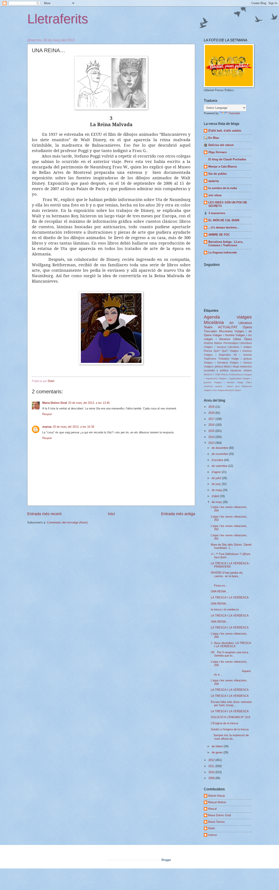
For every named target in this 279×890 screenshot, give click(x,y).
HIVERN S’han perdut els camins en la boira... (227, 574)
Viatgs (240, 382)
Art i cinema (242, 355)
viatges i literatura (217, 339)
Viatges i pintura (213, 366)
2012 (211, 760)
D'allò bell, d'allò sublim (224, 130)
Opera (207, 335)
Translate (234, 113)
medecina (246, 366)
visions (247, 370)
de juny (217, 484)
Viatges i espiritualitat (230, 378)
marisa (46, 426)
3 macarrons (216, 213)
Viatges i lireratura (216, 362)
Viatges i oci (243, 335)
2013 (211, 442)
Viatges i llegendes (217, 355)
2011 (211, 766)
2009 (211, 778)
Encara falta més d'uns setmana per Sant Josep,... (231, 703)
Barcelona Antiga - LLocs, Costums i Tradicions (225, 243)
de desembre (220, 447)
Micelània (214, 322)
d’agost (217, 472)
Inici (111, 514)
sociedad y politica (216, 370)
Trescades (210, 331)
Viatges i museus (215, 347)
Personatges (230, 343)
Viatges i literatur (224, 382)
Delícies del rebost (220, 145)
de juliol (217, 478)
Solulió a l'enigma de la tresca (229, 729)
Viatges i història (223, 335)
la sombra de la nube (222, 188)
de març (217, 502)
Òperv (238, 390)
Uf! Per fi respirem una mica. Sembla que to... (230, 654)
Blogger (166, 860)
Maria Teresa (216, 821)
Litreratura (246, 343)
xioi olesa (214, 195)
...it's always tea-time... (223, 227)
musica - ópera (224, 386)
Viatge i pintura (241, 358)
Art (231, 323)
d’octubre (218, 460)
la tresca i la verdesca (225, 609)
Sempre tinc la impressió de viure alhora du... (230, 737)
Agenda (212, 316)
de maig (217, 490)
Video (249, 382)
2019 (211, 406)
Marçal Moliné (217, 802)
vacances (236, 370)
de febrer (218, 746)
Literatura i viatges (240, 347)
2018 (211, 412)
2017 (211, 419)
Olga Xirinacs (217, 152)
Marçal (212, 808)
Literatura (245, 323)
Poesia (208, 351)
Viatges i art (243, 331)
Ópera (248, 339)
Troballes (223, 358)
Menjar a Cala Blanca (222, 166)
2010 (211, 772)
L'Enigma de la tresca (224, 723)
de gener (217, 752)
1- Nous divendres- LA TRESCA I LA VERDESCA (231, 644)
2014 (211, 437)
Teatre (208, 327)
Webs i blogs (231, 366)
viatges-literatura (226, 390)
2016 (211, 424)
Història (208, 343)
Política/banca (236, 374)
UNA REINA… (220, 591)
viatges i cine (210, 390)
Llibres (237, 339)
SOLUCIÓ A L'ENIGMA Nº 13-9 (230, 717)
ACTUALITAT (227, 327)
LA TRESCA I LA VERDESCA (230, 597)
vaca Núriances (243, 386)
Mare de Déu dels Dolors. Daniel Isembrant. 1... (231, 546)
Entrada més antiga (178, 514)
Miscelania (226, 331)
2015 (211, 430)
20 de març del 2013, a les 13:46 (89, 402)
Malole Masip (216, 795)
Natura (218, 343)
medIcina (208, 386)
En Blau (213, 137)
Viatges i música (241, 362)
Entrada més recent (44, 514)
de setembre (220, 466)
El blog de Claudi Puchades (227, 159)
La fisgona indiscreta (222, 252)
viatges (244, 316)
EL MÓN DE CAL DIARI (223, 220)
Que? (217, 351)
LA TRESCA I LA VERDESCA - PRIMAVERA (230, 565)
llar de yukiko (217, 173)
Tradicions (210, 358)
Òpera (247, 327)
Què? (225, 351)
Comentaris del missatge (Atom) (67, 522)
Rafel (211, 828)
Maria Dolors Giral (54, 402)
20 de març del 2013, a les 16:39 (73, 426)
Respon (47, 414)
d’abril (216, 496)
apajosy (213, 181)
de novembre (220, 454)
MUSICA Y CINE (212, 374)
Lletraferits (57, 19)
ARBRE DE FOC (219, 234)
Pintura (224, 374)
